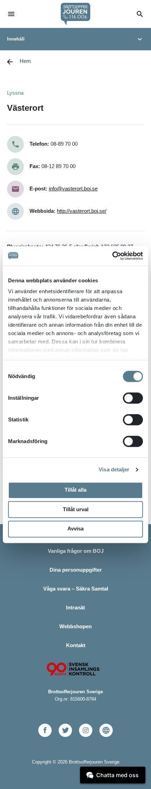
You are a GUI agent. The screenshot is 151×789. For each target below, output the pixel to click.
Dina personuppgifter (76, 570)
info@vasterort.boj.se (73, 188)
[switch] (133, 398)
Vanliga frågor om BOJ (76, 551)
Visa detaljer (114, 469)
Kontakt (75, 645)
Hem (25, 61)
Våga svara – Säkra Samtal (75, 589)
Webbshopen (75, 626)
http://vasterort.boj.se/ (81, 211)
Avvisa (75, 528)
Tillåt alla (75, 490)
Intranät (75, 607)
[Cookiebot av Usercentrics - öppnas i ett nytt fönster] (112, 255)
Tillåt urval (75, 509)
